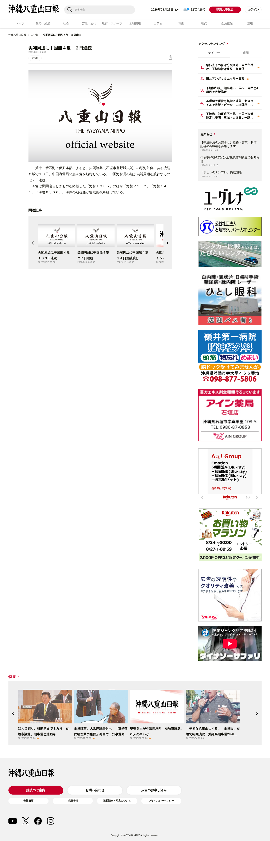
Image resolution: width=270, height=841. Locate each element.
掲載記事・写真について (117, 800)
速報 (250, 23)
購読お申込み (225, 9)
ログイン (253, 9)
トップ (20, 23)
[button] (33, 243)
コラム (158, 23)
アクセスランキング (211, 43)
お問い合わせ (94, 790)
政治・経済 (43, 23)
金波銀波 (227, 23)
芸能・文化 (89, 23)
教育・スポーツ (112, 23)
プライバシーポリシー (161, 800)
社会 (66, 23)
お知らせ (206, 134)
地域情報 (135, 23)
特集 (181, 23)
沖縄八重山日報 (17, 34)
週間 (246, 52)
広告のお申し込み (154, 790)
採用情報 (73, 800)
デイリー (214, 52)
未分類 (34, 34)
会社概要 (28, 800)
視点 (204, 23)
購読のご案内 (35, 790)
